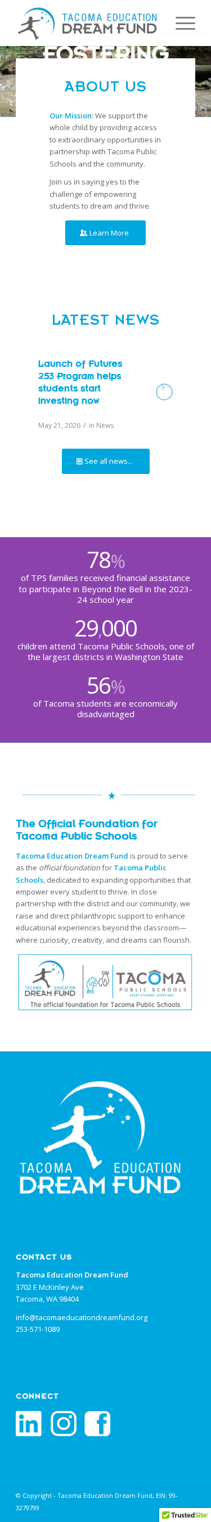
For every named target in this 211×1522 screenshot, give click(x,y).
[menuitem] (179, 23)
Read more (164, 392)
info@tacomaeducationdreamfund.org (81, 1317)
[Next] (201, 81)
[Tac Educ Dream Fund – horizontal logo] (87, 23)
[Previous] (10, 81)
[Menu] (179, 23)
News (105, 425)
